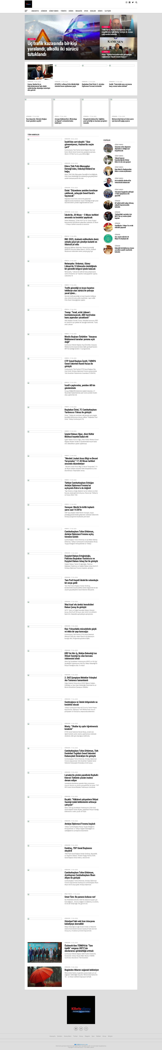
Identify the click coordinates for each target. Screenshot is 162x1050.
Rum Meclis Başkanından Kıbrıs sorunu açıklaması (123, 170)
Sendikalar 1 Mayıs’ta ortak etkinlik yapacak (124, 226)
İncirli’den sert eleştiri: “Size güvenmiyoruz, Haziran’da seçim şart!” (79, 144)
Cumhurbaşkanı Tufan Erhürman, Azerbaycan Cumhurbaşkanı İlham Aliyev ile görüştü (80, 875)
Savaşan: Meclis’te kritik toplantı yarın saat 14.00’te (79, 508)
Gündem (44, 11)
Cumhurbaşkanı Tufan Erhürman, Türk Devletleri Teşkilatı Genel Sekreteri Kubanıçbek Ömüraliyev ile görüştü (81, 753)
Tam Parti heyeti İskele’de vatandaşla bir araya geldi (81, 581)
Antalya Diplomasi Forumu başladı (80, 823)
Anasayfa (35, 11)
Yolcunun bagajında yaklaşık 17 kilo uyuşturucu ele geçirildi (124, 194)
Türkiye (63, 11)
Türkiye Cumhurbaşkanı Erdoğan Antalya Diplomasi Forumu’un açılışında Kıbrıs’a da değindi (79, 485)
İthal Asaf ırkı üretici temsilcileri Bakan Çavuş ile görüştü (79, 605)
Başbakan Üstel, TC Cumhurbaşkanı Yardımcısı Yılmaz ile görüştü (81, 411)
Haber (67, 285)
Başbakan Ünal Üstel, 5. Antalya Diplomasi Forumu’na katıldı (93, 85)
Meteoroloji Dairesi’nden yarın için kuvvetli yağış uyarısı (123, 120)
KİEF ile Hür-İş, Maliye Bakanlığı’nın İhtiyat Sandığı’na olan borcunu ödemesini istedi (81, 656)
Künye (100, 11)
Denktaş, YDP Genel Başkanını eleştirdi (78, 849)
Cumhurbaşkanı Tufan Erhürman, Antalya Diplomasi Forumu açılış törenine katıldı (79, 534)
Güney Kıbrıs (53, 11)
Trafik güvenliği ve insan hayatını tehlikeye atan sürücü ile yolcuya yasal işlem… (79, 290)
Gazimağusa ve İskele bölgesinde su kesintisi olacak (81, 703)
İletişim (108, 11)
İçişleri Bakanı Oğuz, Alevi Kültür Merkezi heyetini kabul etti (79, 435)
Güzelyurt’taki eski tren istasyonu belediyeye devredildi (80, 922)
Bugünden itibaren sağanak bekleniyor (82, 970)
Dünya (71, 11)
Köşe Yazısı (68, 894)
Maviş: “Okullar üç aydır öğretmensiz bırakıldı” (81, 727)
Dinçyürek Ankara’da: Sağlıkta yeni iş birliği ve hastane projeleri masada (95, 121)
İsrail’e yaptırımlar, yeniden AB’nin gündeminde (80, 386)
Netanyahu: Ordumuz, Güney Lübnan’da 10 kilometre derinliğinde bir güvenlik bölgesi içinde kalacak (81, 266)
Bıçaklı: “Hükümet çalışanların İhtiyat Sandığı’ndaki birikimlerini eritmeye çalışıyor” (81, 802)
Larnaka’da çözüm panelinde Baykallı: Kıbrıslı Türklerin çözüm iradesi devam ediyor (82, 778)
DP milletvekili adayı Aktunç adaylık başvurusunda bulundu (124, 205)
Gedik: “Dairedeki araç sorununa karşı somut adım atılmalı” (120, 85)
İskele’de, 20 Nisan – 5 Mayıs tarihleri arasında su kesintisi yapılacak (82, 216)
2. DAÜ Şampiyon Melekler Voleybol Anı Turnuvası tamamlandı (81, 679)
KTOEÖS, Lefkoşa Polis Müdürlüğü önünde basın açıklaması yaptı (67, 85)
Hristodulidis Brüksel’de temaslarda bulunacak (123, 181)
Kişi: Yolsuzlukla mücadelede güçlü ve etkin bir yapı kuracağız (80, 630)
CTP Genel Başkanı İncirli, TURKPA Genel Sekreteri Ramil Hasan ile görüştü (80, 364)
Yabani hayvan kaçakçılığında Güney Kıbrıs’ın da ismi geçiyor (123, 160)
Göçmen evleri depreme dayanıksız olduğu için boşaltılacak (122, 149)
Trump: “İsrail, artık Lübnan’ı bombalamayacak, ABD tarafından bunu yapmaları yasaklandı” (80, 315)
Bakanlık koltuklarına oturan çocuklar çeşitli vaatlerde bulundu (124, 250)
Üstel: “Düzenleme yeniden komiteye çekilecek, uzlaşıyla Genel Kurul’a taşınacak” (81, 193)
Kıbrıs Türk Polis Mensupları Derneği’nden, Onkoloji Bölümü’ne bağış (80, 169)
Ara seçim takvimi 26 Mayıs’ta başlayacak (122, 238)
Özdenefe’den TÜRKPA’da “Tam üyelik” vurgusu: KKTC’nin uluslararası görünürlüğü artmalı (79, 948)
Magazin (79, 11)
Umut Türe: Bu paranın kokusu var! (80, 897)
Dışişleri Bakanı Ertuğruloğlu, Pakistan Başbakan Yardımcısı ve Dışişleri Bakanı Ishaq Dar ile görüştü (81, 558)
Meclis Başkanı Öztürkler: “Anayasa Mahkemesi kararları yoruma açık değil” (81, 339)
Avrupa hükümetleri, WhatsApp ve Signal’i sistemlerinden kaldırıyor (66, 121)
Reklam (93, 11)
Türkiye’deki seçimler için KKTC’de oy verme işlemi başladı (123, 216)
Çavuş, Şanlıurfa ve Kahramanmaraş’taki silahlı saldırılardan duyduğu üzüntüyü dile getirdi (39, 87)
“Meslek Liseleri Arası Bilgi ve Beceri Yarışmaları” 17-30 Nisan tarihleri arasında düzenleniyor (81, 461)
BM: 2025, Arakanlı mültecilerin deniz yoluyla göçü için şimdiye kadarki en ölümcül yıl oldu (82, 242)
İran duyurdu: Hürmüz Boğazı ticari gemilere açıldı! (36, 120)
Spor (86, 11)
